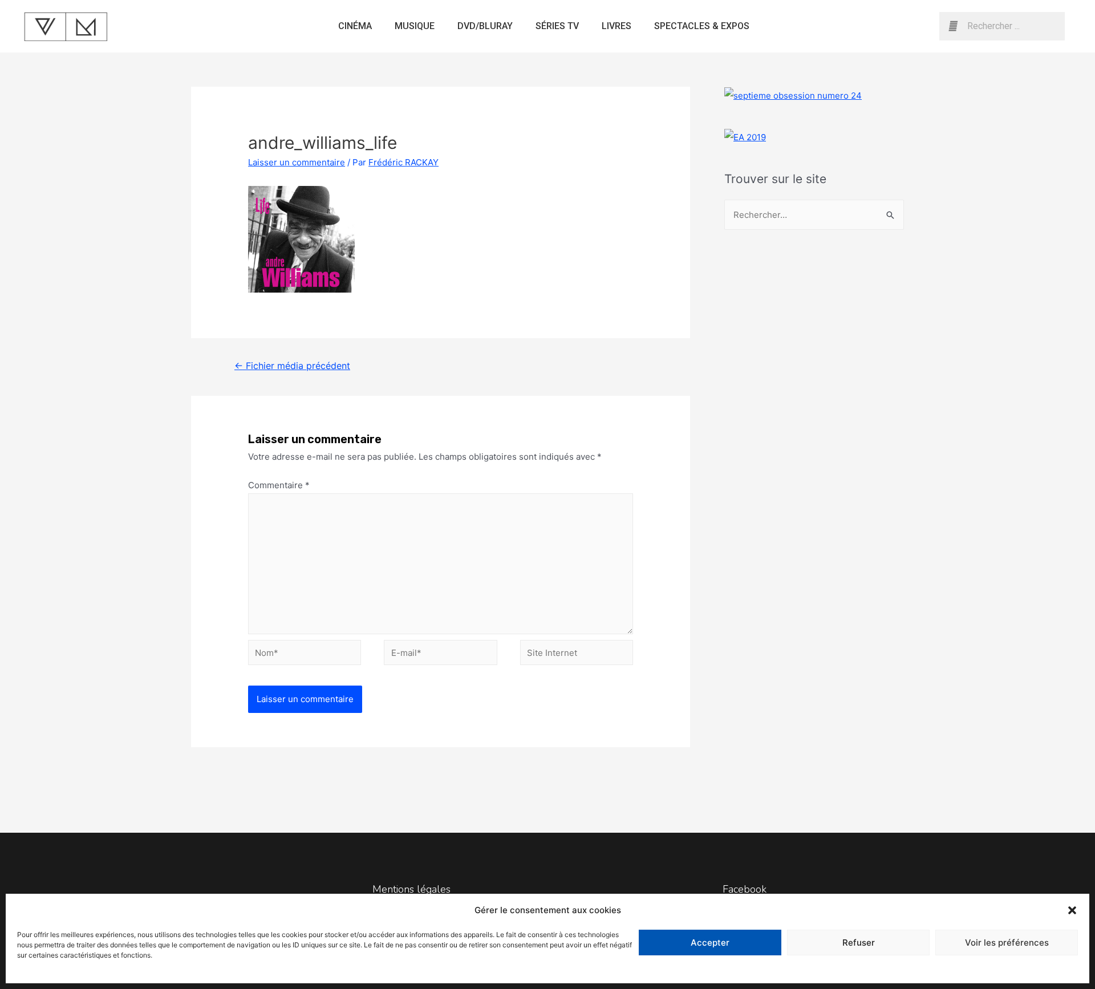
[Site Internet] (576, 654)
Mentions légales (411, 889)
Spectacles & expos (701, 26)
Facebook (744, 889)
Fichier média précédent (292, 365)
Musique (415, 26)
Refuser (858, 942)
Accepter (710, 942)
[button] (1072, 910)
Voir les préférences (1007, 942)
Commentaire (279, 485)
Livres (616, 26)
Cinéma (355, 26)
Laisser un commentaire (296, 162)
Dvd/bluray (485, 26)
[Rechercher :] (814, 214)
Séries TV (557, 26)
